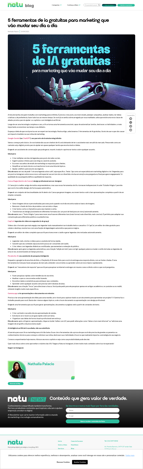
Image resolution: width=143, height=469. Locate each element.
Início (60, 441)
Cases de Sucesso (77, 441)
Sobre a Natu (62, 445)
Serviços (61, 448)
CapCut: (11, 221)
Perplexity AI (13, 256)
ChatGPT (26, 138)
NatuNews (74, 445)
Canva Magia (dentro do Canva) (20, 181)
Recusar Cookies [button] (63, 462)
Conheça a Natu (72, 5)
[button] (130, 118)
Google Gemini (14, 138)
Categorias (56, 5)
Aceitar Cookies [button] (80, 462)
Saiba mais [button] (129, 455)
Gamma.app (12, 293)
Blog (72, 448)
